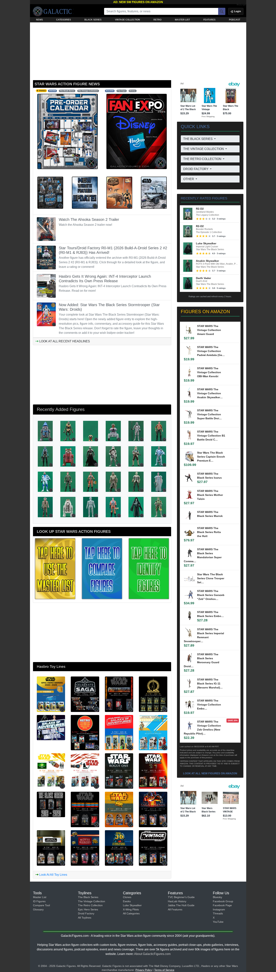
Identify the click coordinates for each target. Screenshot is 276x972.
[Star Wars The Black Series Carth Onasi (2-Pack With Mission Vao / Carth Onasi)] (158, 430)
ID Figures (39, 901)
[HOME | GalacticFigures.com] (53, 11)
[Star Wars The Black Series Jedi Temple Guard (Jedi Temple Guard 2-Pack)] (113, 481)
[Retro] (85, 732)
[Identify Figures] (148, 568)
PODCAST (234, 19)
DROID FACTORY (196, 169)
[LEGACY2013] (51, 847)
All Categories (131, 913)
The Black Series (88, 897)
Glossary (38, 909)
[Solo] (51, 770)
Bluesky (217, 897)
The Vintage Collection (91, 901)
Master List (39, 897)
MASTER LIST (182, 19)
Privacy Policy (143, 969)
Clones (127, 897)
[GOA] (119, 732)
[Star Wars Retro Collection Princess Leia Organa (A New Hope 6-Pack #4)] (158, 481)
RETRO (157, 19)
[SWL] (119, 809)
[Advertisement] (138, 50)
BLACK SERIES (92, 19)
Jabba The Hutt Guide (181, 905)
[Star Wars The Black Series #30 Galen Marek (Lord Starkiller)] (90, 456)
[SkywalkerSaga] (153, 693)
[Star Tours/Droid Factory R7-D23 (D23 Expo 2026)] (45, 430)
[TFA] (153, 770)
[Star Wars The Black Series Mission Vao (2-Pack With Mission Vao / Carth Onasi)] (45, 456)
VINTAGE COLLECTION (127, 19)
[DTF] (119, 847)
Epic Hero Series (88, 909)
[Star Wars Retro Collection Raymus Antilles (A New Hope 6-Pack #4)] (45, 506)
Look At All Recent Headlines (64, 341)
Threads (218, 913)
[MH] (85, 847)
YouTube (218, 921)
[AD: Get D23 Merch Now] (154, 192)
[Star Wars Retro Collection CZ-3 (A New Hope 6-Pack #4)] (90, 506)
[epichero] (51, 693)
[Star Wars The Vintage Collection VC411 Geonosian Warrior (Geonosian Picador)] (67, 430)
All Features (175, 909)
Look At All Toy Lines (53, 874)
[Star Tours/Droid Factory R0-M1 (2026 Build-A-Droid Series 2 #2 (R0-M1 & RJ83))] (113, 430)
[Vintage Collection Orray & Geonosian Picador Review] (119, 192)
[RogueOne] (119, 770)
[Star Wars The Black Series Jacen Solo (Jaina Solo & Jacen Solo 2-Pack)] (67, 481)
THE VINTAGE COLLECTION (204, 149)
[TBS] (85, 809)
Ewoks (127, 901)
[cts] (85, 693)
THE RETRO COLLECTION (202, 159)
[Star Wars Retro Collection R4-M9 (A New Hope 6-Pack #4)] (67, 506)
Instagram (219, 909)
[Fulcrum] (241, 5)
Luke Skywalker (132, 905)
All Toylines (84, 917)
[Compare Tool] (102, 568)
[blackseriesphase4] (119, 693)
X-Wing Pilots (131, 909)
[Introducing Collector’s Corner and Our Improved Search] (85, 192)
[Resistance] (153, 732)
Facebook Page (222, 905)
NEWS (39, 19)
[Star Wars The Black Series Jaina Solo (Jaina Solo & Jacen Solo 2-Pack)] (90, 481)
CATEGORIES (63, 19)
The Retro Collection (90, 905)
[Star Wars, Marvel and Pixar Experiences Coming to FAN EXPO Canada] (136, 131)
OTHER (189, 179)
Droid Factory (86, 913)
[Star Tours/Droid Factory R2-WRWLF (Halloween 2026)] (67, 456)
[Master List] (55, 568)
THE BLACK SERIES (198, 138)
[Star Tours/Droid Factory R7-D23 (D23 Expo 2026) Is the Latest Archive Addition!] (50, 192)
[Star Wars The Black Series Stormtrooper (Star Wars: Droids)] (136, 430)
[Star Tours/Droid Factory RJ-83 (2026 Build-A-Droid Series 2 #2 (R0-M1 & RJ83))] (90, 430)
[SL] (153, 809)
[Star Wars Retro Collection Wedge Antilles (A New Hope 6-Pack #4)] (113, 506)
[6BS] (51, 804)
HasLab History (177, 901)
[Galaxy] (51, 727)
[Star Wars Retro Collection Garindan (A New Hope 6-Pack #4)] (136, 506)
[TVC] (153, 847)
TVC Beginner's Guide (181, 897)
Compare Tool (41, 905)
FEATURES (209, 19)
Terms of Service (164, 969)
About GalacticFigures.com (152, 954)
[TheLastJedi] (85, 770)
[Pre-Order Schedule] (67, 131)
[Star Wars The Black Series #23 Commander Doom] (158, 506)
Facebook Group (223, 901)
